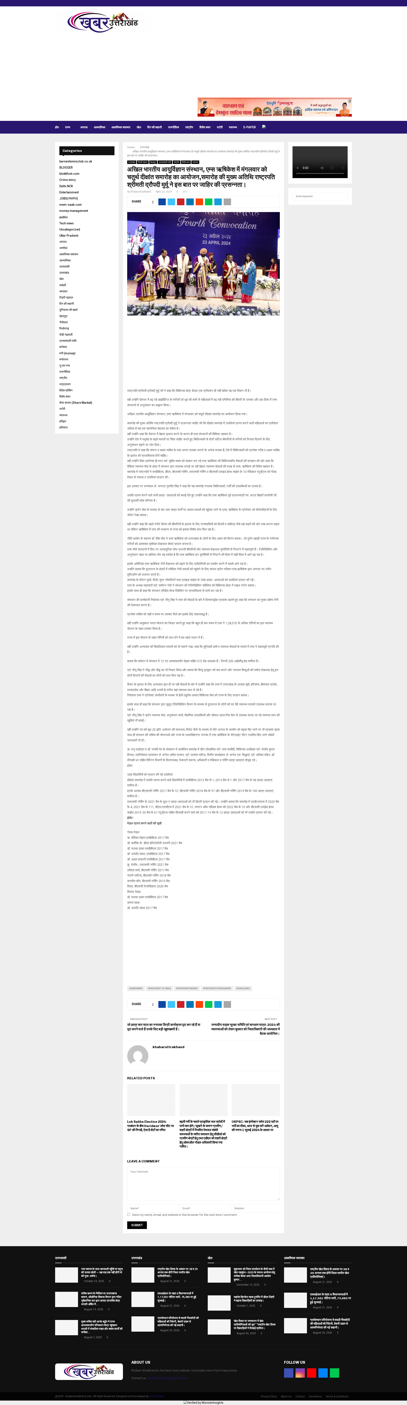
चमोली (62, 285)
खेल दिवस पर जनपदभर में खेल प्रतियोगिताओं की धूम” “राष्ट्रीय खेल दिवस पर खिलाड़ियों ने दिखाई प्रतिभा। (255, 1324)
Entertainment (69, 192)
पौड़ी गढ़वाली (65, 334)
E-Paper (249, 127)
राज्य (67, 127)
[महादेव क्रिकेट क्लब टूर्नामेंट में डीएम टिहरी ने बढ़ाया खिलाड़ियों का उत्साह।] (219, 1303)
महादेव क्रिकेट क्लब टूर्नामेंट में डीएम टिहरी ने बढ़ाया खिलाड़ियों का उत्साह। (254, 1298)
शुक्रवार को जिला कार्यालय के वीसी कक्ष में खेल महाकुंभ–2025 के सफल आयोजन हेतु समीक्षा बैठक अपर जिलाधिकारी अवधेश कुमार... (254, 1274)
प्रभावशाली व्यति (165, 162)
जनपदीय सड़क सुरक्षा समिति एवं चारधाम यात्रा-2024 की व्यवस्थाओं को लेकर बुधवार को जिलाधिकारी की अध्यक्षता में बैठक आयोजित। (245, 1029)
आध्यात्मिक (99, 127)
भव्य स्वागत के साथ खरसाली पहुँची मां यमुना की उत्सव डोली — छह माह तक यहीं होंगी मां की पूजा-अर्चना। (102, 1272)
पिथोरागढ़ (64, 328)
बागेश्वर (63, 347)
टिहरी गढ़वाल (143, 162)
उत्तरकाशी (64, 266)
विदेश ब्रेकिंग (65, 390)
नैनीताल (63, 322)
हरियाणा (63, 427)
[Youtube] (311, 1373)
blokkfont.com (69, 173)
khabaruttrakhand (141, 191)
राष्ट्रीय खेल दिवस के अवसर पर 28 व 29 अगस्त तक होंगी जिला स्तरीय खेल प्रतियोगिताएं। (178, 1272)
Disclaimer (315, 1396)
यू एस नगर (64, 365)
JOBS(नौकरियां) (68, 198)
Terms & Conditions (337, 1396)
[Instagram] (300, 1373)
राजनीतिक (173, 127)
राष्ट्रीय (189, 127)
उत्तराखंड (131, 162)
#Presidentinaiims (187, 988)
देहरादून (153, 162)
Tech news (66, 223)
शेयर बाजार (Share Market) (75, 402)
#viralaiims (243, 988)
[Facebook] (288, 1373)
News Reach (156, 1396)
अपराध (84, 127)
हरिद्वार (62, 421)
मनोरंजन (63, 359)
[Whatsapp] (334, 1373)
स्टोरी (220, 127)
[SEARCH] (343, 196)
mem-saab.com (70, 204)
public (63, 217)
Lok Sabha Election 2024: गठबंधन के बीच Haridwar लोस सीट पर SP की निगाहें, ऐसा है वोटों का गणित (150, 1126)
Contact (300, 1396)
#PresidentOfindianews (217, 988)
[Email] (323, 1373)
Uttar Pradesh (68, 235)
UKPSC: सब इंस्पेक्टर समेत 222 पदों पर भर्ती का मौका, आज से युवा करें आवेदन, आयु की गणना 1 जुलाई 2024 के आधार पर (255, 1126)
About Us (286, 1396)
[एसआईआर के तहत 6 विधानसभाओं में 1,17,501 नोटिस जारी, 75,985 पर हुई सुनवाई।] (142, 1299)
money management (73, 210)
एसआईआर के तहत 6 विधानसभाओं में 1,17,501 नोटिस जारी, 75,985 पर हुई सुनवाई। (177, 1297)
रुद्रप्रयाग (65, 384)
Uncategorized (69, 229)
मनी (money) (67, 353)
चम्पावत (63, 291)
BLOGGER (66, 167)
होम (57, 127)
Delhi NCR (66, 186)
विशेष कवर (204, 127)
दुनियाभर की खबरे (68, 309)
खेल (139, 127)
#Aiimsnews (136, 988)
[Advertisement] (203, 65)
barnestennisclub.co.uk (75, 161)
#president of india (159, 988)
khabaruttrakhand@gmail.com (167, 1378)
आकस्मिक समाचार (121, 127)
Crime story (67, 180)
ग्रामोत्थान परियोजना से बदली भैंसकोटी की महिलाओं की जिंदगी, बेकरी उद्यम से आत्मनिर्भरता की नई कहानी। (178, 1321)
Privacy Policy (269, 1396)
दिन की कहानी (154, 127)
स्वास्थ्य (233, 127)
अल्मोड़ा (63, 248)
